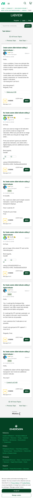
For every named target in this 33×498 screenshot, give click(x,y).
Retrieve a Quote (8, 451)
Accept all (16, 490)
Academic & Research (8, 435)
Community (9, 8)
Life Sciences (13, 440)
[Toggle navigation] (9, 3)
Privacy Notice (15, 483)
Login (23, 20)
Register (16, 20)
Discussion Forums (20, 8)
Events (25, 462)
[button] (5, 101)
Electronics (13, 438)
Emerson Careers (26, 460)
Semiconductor (22, 440)
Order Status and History (22, 449)
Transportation (7, 442)
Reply (27, 101)
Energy (20, 438)
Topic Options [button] (6, 31)
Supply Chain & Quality (16, 462)
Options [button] (27, 53)
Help (29, 20)
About (18, 460)
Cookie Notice (26, 483)
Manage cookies (16, 495)
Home (3, 8)
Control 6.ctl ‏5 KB (12, 382)
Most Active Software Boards (10, 10)
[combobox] (12, 26)
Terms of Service (18, 451)
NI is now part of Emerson (9, 460)
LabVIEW (24, 10)
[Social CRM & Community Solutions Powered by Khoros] (16, 413)
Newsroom (6, 462)
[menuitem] (25, 3)
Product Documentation (16, 468)
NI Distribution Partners (8, 449)
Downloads (5, 468)
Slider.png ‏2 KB (11, 92)
